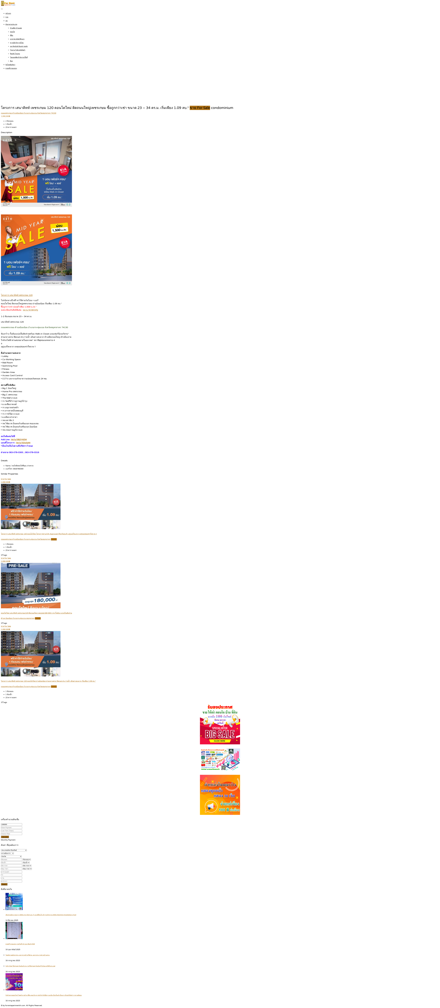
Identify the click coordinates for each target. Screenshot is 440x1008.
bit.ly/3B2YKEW (19, 439)
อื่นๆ (11, 61)
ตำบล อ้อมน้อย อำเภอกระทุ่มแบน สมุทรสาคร (17, 618)
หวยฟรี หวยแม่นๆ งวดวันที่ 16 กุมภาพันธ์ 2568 (20, 944)
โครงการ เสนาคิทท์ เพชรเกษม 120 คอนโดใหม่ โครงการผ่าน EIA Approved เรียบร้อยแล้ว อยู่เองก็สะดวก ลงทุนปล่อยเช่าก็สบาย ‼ (49, 534)
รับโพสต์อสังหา (10, 65)
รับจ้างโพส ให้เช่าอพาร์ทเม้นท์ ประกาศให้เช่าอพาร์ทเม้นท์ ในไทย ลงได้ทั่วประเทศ (30, 966)
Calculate (5, 837)
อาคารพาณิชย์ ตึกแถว (17, 39)
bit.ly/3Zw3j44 (23, 442)
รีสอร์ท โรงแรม (15, 54)
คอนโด (12, 32)
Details (54, 539)
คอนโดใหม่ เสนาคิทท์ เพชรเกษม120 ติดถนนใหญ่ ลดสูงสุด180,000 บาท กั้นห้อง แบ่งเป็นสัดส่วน (36, 613)
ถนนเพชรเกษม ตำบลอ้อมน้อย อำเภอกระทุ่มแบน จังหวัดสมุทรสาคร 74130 (28, 113)
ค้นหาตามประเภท (11, 24)
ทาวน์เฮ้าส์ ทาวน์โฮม (17, 43)
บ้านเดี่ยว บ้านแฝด (16, 28)
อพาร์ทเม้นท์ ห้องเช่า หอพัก (19, 46)
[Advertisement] (220, 88)
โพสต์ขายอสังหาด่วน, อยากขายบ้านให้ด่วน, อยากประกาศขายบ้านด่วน (28, 955)
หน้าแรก (8, 13)
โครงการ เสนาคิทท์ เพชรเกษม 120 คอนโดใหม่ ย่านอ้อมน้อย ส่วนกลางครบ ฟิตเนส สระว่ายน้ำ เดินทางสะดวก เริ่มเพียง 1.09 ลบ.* (48, 681)
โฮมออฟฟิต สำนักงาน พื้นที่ (19, 57)
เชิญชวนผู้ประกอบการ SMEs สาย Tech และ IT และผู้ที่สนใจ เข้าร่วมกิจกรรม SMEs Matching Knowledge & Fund (41, 915)
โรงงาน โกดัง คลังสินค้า (17, 50)
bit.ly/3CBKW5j (30, 310)
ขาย (7, 17)
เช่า (7, 21)
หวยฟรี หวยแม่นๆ (11, 68)
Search (4, 884)
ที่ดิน (11, 35)
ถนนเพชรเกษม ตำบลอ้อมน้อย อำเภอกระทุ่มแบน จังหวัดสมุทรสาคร (26, 539)
